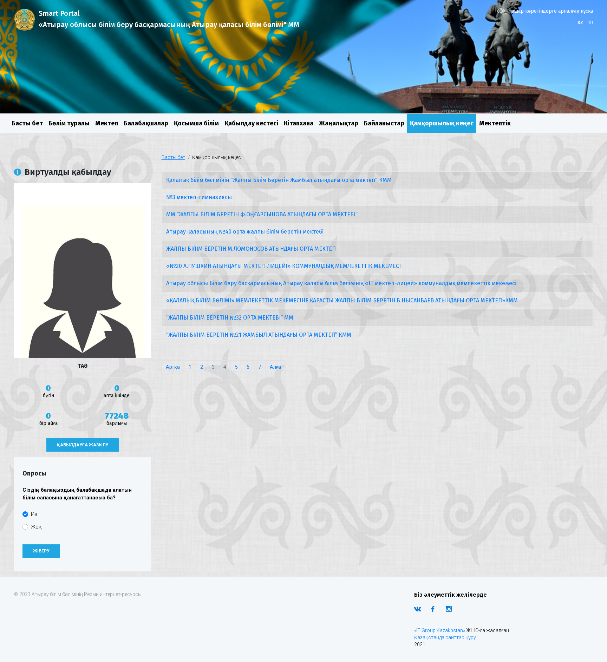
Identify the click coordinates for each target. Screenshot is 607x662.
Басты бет (27, 123)
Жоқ (36, 527)
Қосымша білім (196, 123)
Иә (34, 514)
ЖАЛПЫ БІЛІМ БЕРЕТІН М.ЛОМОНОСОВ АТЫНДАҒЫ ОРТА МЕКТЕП (251, 248)
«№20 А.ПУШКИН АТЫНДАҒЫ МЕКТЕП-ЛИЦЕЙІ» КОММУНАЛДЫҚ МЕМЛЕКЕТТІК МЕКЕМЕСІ (283, 266)
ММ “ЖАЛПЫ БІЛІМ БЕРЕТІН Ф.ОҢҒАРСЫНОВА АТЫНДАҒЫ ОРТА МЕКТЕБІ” (262, 214)
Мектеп (106, 123)
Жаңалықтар (338, 123)
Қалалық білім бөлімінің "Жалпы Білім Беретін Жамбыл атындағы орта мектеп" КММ (279, 180)
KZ (580, 23)
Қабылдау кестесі (251, 123)
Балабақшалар (146, 123)
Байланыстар (384, 123)
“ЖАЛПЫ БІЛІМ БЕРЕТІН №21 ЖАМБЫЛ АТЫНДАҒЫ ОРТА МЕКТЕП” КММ (258, 335)
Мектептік (495, 123)
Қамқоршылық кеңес (442, 123)
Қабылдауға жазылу (82, 445)
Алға (275, 367)
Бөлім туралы (69, 123)
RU (590, 23)
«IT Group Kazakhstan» (439, 630)
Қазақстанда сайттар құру (445, 637)
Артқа (173, 367)
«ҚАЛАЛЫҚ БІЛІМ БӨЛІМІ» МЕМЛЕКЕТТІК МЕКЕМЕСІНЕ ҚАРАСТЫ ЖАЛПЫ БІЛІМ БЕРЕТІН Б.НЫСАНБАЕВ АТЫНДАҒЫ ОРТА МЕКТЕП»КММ (342, 300)
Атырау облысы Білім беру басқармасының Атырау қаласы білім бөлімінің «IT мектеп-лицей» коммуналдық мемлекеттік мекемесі (341, 283)
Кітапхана (298, 123)
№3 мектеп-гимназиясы (199, 197)
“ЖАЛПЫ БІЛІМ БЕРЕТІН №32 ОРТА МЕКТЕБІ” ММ (229, 317)
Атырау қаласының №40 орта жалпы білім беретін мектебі (245, 231)
